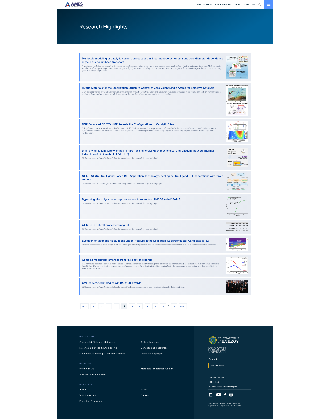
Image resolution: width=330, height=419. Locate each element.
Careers (145, 395)
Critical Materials (150, 342)
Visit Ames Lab (87, 395)
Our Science (204, 4)
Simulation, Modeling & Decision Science (102, 353)
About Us (249, 4)
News (238, 4)
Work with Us (86, 368)
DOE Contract (213, 382)
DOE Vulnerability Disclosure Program (222, 386)
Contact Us (214, 359)
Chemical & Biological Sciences (97, 342)
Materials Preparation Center (157, 368)
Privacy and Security (216, 377)
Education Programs (90, 401)
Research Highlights (152, 353)
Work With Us (223, 4)
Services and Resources (154, 347)
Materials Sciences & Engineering (98, 347)
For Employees (217, 365)
